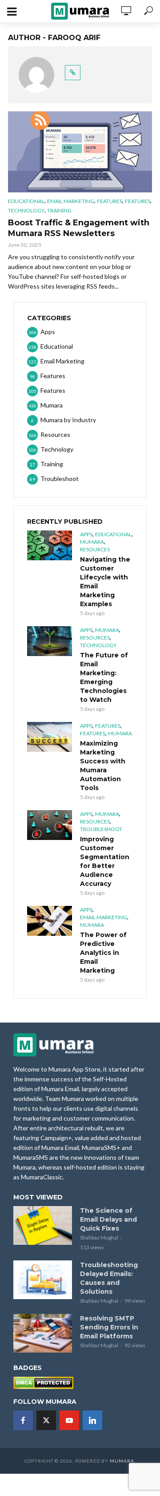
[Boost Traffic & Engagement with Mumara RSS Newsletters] (80, 151)
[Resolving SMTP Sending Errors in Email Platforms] (42, 1333)
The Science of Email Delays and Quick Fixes (108, 1219)
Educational (26, 201)
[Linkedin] (92, 1420)
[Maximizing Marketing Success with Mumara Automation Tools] (49, 737)
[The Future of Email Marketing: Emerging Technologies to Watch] (49, 641)
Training (59, 210)
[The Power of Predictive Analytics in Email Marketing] (49, 921)
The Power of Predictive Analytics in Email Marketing (103, 952)
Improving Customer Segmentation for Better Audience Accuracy (104, 861)
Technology (26, 210)
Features (109, 201)
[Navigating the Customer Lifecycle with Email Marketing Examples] (49, 545)
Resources (95, 549)
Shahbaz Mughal (99, 1237)
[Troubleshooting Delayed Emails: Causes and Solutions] (42, 1280)
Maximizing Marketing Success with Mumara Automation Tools (102, 765)
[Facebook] (23, 1420)
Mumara (92, 541)
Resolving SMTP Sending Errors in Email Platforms (109, 1327)
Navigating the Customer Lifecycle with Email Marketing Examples (105, 581)
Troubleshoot (101, 829)
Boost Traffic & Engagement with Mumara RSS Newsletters (78, 228)
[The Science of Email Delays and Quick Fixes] (42, 1225)
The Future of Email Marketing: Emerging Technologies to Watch (104, 677)
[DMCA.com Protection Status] (43, 1382)
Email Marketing (70, 201)
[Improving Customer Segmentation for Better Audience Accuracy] (49, 825)
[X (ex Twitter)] (46, 1420)
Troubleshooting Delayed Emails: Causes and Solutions (109, 1278)
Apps (86, 534)
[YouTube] (69, 1420)
